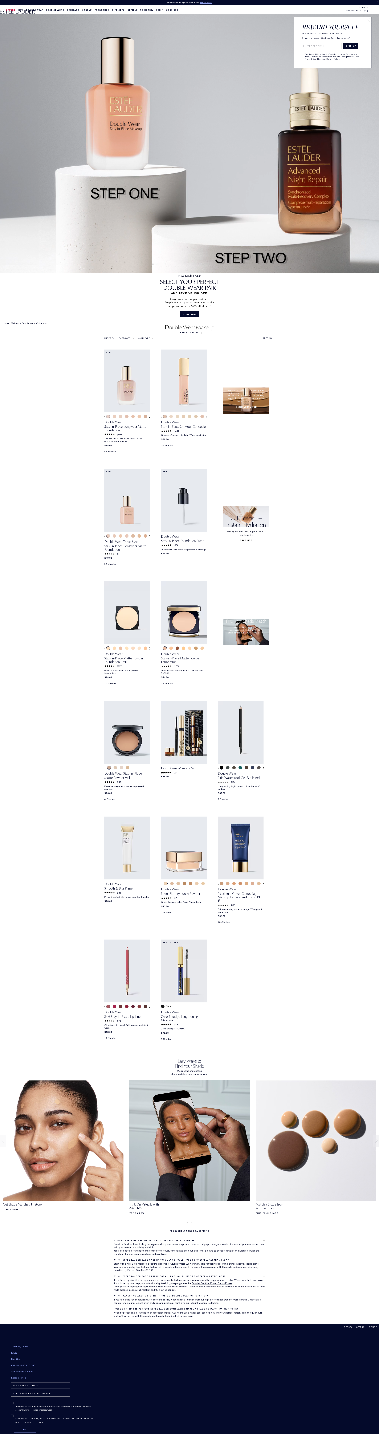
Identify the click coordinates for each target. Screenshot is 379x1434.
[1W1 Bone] (133, 536)
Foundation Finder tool (189, 1312)
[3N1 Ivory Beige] (221, 883)
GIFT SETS (118, 10)
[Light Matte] (178, 883)
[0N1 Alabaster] (114, 416)
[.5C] (171, 416)
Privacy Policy (333, 59)
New (21, 10)
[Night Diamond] (259, 767)
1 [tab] (187, 1222)
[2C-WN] (165, 416)
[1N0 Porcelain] (133, 416)
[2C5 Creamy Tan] (234, 883)
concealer (154, 1250)
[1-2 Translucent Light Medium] (115, 767)
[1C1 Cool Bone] (114, 536)
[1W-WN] (196, 416)
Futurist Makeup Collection (204, 1302)
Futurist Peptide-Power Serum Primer (212, 1283)
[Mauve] (120, 1006)
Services (172, 10)
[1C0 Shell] (120, 648)
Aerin (160, 10)
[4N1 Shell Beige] (202, 648)
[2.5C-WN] (202, 416)
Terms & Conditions (314, 59)
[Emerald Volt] (240, 767)
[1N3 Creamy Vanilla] (227, 883)
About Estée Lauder (22, 1371)
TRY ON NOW (136, 1213)
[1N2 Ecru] (145, 416)
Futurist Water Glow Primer (185, 1263)
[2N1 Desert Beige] (114, 648)
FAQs (14, 1352)
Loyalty (372, 1327)
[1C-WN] (183, 416)
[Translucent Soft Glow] (165, 883)
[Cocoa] (246, 767)
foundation (138, 1250)
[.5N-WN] (177, 416)
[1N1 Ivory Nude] (139, 416)
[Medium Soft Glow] (190, 883)
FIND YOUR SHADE (267, 1213)
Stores (348, 1327)
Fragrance (102, 10)
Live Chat (16, 1359)
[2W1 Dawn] (246, 883)
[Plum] (133, 1006)
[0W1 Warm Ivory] (120, 416)
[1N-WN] (189, 416)
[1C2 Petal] (127, 416)
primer (185, 1244)
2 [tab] (191, 1222)
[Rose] (139, 1006)
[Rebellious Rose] (127, 1006)
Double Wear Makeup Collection (241, 1299)
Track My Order (19, 1346)
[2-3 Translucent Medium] (127, 767)
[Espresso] (234, 767)
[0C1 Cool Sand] (108, 416)
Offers (360, 1327)
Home (6, 323)
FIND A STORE (11, 1209)
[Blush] (108, 1006)
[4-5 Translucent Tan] (109, 767)
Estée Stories (18, 1377)
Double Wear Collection (34, 323)
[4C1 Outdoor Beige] (145, 648)
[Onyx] (221, 767)
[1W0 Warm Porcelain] (127, 648)
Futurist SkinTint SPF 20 (140, 1270)
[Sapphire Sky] (252, 767)
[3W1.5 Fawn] (183, 648)
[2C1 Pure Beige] (145, 536)
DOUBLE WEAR (35, 10)
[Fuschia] (114, 1006)
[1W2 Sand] (139, 536)
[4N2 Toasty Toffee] (196, 648)
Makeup (87, 10)
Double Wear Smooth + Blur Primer (245, 1280)
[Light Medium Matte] (172, 883)
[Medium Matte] (184, 883)
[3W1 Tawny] (240, 883)
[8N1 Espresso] (177, 648)
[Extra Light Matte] (203, 883)
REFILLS (132, 10)
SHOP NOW (221, 2)
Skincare (73, 10)
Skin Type (144, 338)
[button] (189, 333)
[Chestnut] (145, 1006)
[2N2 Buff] (189, 648)
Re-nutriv (146, 10)
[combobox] (267, 338)
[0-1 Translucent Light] (121, 767)
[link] (127, 381)
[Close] (368, 20)
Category (125, 338)
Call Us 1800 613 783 (23, 1365)
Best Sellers (55, 10)
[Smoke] (227, 767)
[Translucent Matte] (197, 883)
